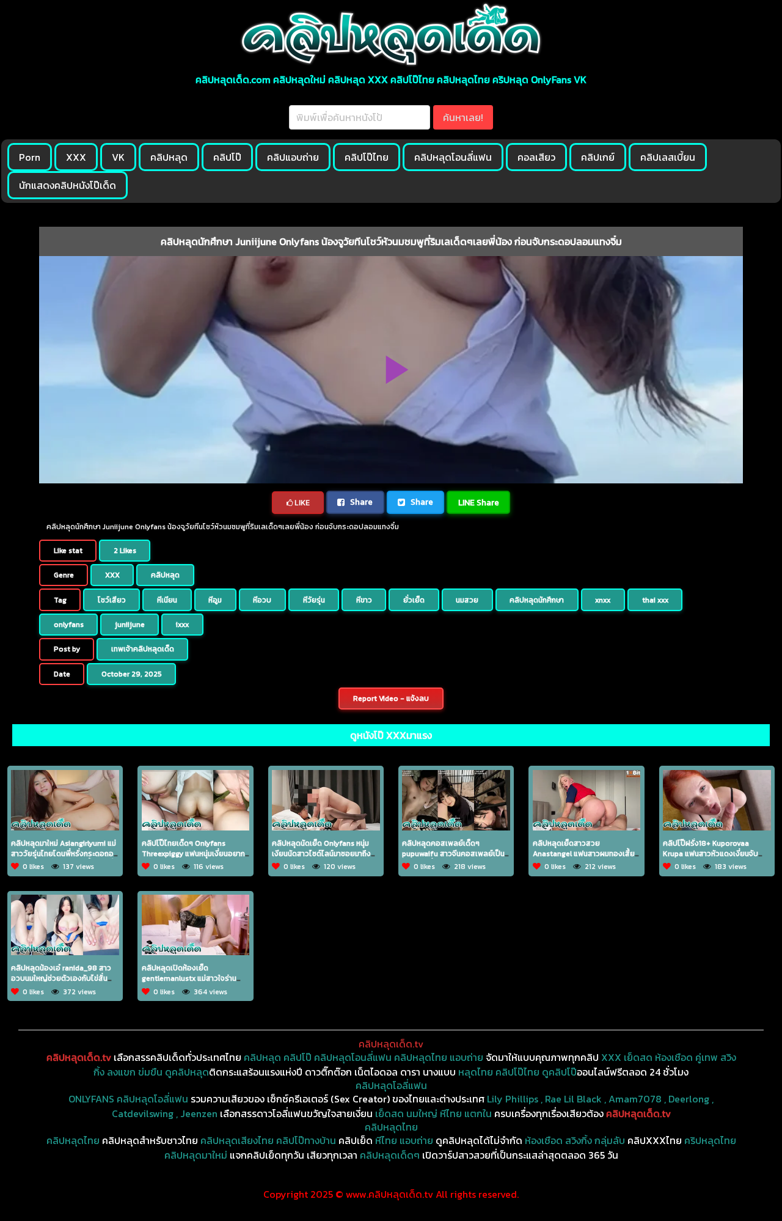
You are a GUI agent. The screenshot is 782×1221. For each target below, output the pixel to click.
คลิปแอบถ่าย (293, 157)
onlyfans (69, 624)
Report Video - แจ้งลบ (391, 698)
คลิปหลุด (169, 157)
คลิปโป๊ (227, 157)
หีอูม (215, 600)
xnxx (602, 600)
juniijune (130, 624)
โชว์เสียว (112, 600)
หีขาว (364, 600)
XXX (76, 157)
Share (360, 502)
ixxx (182, 624)
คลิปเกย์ (598, 157)
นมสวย (467, 600)
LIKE (301, 502)
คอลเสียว (536, 157)
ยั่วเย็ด (414, 600)
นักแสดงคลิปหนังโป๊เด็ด (67, 185)
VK (118, 157)
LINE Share (478, 502)
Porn (29, 157)
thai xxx (655, 600)
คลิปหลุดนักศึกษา (537, 600)
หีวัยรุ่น (314, 600)
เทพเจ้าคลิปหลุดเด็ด (142, 649)
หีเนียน (167, 600)
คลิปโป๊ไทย (367, 157)
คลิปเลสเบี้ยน (667, 157)
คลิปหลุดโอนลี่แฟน (453, 157)
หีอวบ (262, 600)
